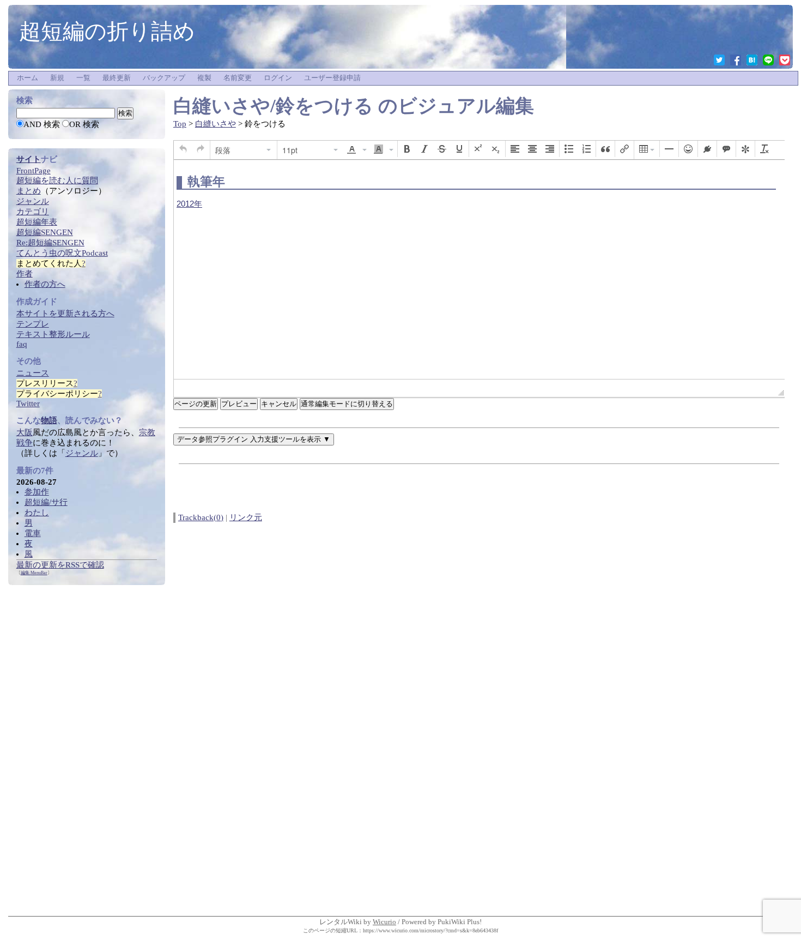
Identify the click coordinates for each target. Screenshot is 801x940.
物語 (49, 420)
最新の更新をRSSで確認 (60, 565)
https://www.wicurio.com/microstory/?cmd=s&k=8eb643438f (430, 930)
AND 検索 (41, 124)
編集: (34, 572)
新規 (57, 78)
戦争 (24, 442)
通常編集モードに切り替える (347, 404)
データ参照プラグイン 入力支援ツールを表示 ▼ (253, 439)
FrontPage (33, 170)
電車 (33, 533)
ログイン (278, 78)
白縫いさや (215, 123)
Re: (50, 242)
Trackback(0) (200, 517)
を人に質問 (57, 180)
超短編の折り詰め (107, 31)
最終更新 (116, 78)
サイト (28, 159)
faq (21, 344)
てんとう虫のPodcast (62, 253)
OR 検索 (84, 124)
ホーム (27, 78)
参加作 (37, 491)
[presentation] (183, 148)
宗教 (147, 432)
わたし (37, 512)
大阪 (24, 432)
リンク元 (245, 517)
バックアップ (164, 78)
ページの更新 (195, 404)
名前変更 (237, 78)
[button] (183, 149)
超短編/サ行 (46, 502)
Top (179, 123)
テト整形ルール (53, 334)
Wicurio (384, 922)
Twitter (28, 403)
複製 (204, 78)
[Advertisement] (86, 748)
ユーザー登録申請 (332, 78)
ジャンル (81, 453)
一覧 (83, 78)
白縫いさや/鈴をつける (273, 106)
